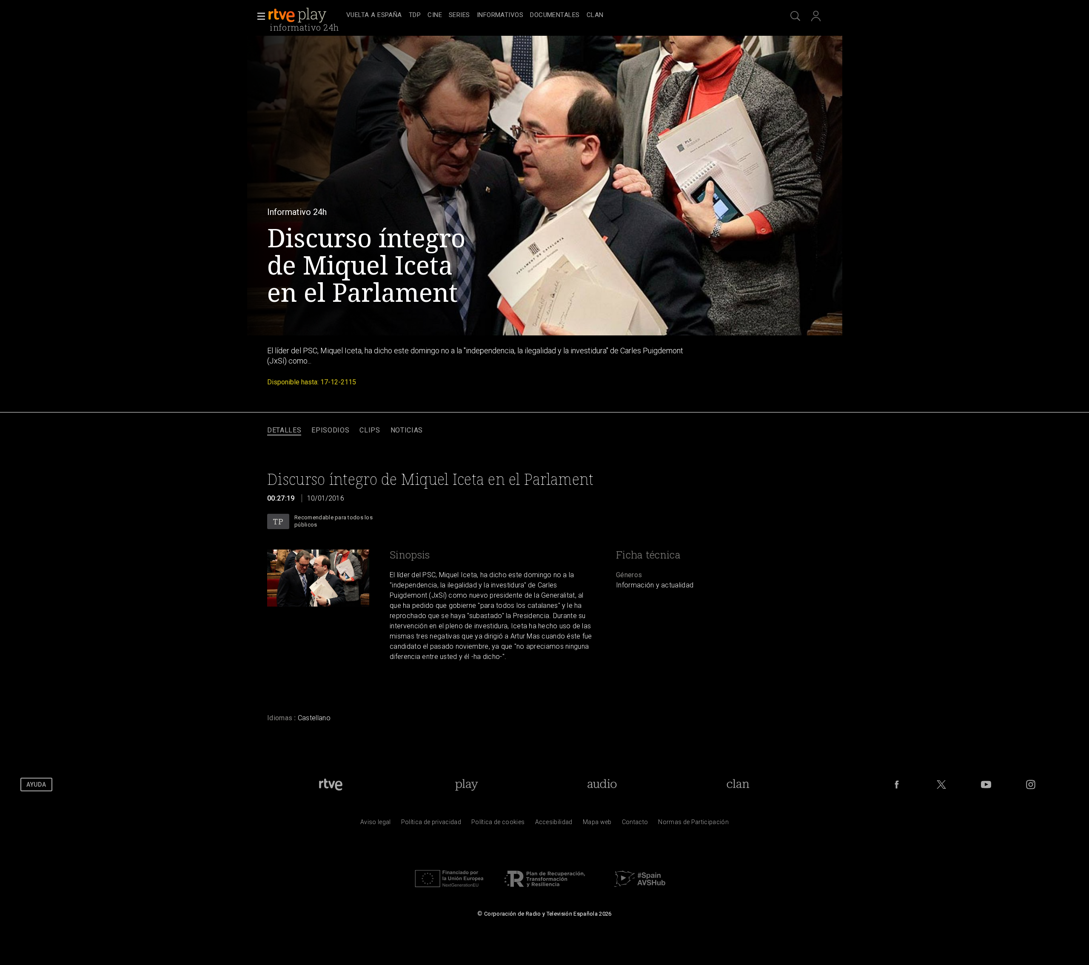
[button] (258, 16)
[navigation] (554, 15)
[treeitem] (374, 15)
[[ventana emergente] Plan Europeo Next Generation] (449, 889)
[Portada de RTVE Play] (298, 15)
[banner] (305, 15)
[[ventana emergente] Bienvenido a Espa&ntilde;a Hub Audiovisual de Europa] (639, 889)
